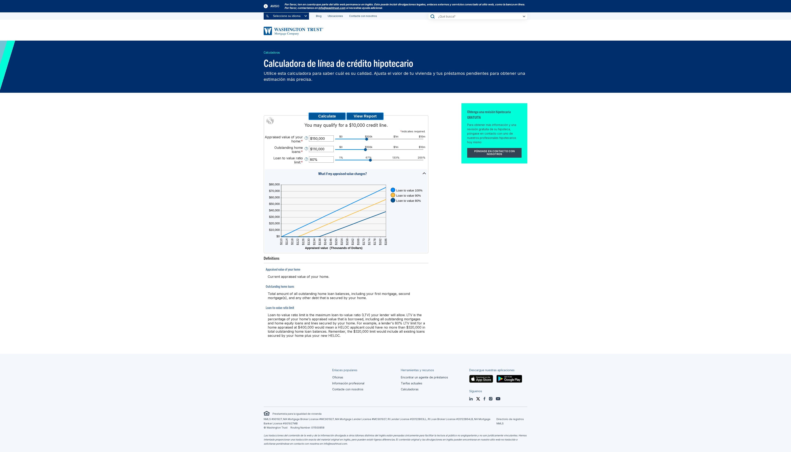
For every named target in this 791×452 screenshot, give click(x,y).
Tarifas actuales (411, 383)
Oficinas (337, 377)
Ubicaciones (335, 16)
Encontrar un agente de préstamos (424, 377)
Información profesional (348, 383)
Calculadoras (272, 52)
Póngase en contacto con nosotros (494, 153)
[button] (346, 174)
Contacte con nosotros (363, 16)
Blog (319, 16)
